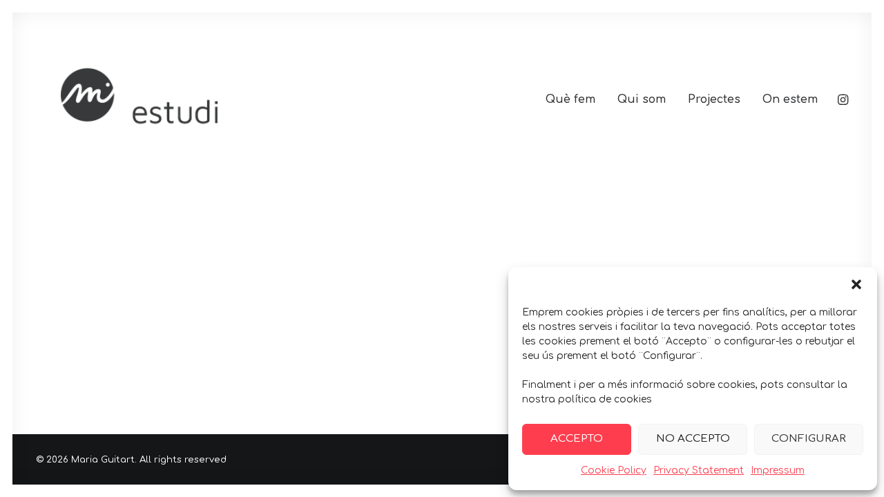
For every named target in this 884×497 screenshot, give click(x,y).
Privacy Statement (698, 470)
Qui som (641, 99)
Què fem (570, 99)
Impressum (778, 470)
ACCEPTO (576, 439)
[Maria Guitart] (200, 99)
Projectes (714, 99)
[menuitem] (570, 99)
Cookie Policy (613, 470)
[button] (856, 284)
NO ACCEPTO (693, 439)
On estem (790, 99)
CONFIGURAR (808, 439)
